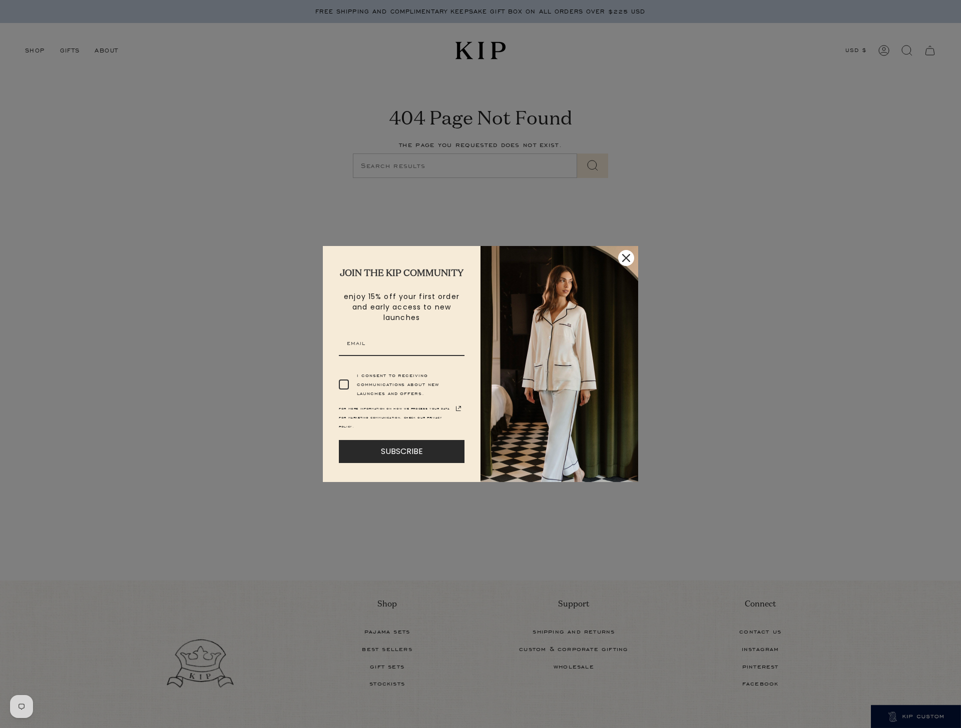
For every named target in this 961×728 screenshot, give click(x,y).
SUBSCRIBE (402, 451)
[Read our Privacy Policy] (458, 408)
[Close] (626, 258)
